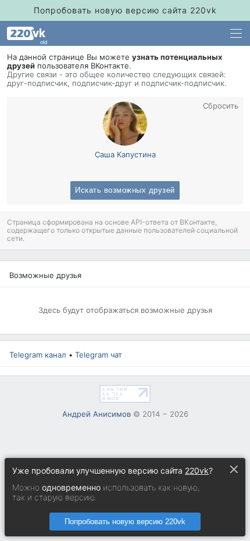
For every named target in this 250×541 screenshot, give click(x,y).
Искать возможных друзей (125, 190)
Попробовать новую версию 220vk (125, 521)
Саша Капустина (125, 154)
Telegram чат (98, 354)
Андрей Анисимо (96, 414)
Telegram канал (37, 354)
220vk (197, 470)
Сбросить (220, 106)
